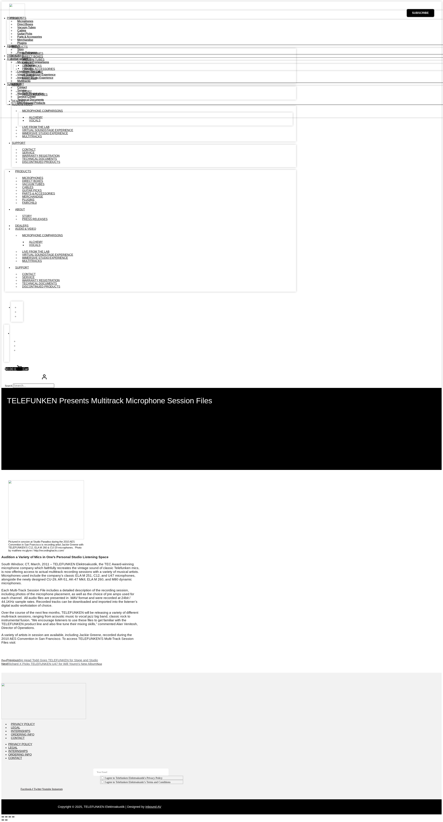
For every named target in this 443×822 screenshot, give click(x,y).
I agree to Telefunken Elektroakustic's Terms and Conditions (137, 782)
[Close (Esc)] (13, 816)
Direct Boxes (25, 24)
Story (20, 49)
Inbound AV (153, 807)
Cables (21, 30)
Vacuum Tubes (26, 27)
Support (18, 143)
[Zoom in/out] (2, 816)
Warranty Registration (30, 93)
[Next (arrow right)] (6, 819)
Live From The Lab (28, 71)
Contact (22, 87)
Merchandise (25, 39)
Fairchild (29, 202)
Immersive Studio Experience (35, 77)
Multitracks (32, 136)
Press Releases (35, 219)
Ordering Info (22, 734)
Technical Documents (30, 99)
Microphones (25, 21)
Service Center (26, 96)
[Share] (9, 816)
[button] (150, 296)
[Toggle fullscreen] (6, 816)
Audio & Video (25, 228)
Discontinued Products (41, 162)
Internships (20, 731)
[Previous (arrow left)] (2, 819)
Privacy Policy (23, 724)
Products (23, 171)
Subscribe (420, 12)
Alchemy (29, 65)
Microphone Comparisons (42, 235)
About (20, 209)
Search (8, 385)
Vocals (34, 120)
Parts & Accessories (29, 36)
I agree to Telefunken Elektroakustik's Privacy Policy (133, 777)
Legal (15, 727)
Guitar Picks (24, 33)
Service (22, 90)
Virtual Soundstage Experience (36, 74)
